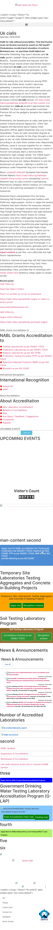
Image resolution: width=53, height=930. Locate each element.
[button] (26, 24)
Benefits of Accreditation (15, 410)
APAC (5, 389)
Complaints (8, 419)
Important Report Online (12, 289)
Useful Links (7, 907)
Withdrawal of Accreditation (14, 759)
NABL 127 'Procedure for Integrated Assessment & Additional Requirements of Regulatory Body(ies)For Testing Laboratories (29, 704)
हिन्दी (49, 8)
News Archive (8, 921)
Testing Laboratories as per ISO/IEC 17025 (23, 346)
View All (8, 664)
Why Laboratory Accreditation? (18, 407)
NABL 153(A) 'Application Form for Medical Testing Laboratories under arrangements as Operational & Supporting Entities (28, 688)
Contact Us (7, 912)
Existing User (41, 817)
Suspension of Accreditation (14, 753)
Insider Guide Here (9, 272)
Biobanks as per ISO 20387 (16, 368)
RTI (4, 898)
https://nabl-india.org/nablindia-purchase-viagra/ (24, 322)
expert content (7, 252)
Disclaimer (7, 917)
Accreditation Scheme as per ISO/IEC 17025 (18, 637)
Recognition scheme (33, 605)
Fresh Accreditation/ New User (19, 817)
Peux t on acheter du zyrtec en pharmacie (20, 294)
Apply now (15, 605)
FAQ (5, 413)
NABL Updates (8, 748)
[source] (44, 178)
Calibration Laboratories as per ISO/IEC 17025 (25, 349)
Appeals (7, 422)
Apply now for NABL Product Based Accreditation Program (23, 780)
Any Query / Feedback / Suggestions (20, 416)
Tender (5, 903)
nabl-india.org (7, 284)
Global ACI (8, 386)
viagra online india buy (11, 317)
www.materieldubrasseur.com (14, 307)
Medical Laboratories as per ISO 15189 (21, 353)
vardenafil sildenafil (15, 172)
